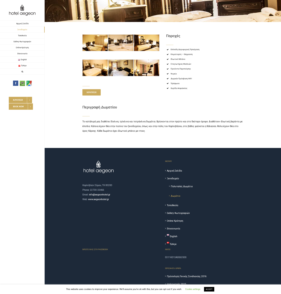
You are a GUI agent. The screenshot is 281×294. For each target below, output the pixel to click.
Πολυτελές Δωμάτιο (182, 186)
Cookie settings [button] (192, 289)
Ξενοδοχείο (173, 178)
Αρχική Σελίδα (174, 170)
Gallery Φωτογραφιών (178, 213)
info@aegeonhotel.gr (99, 194)
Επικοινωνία (173, 228)
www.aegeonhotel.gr (98, 199)
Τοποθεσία (172, 205)
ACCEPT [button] (209, 289)
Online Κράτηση (175, 220)
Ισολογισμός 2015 (176, 284)
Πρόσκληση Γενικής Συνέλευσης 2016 (187, 276)
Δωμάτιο (175, 196)
